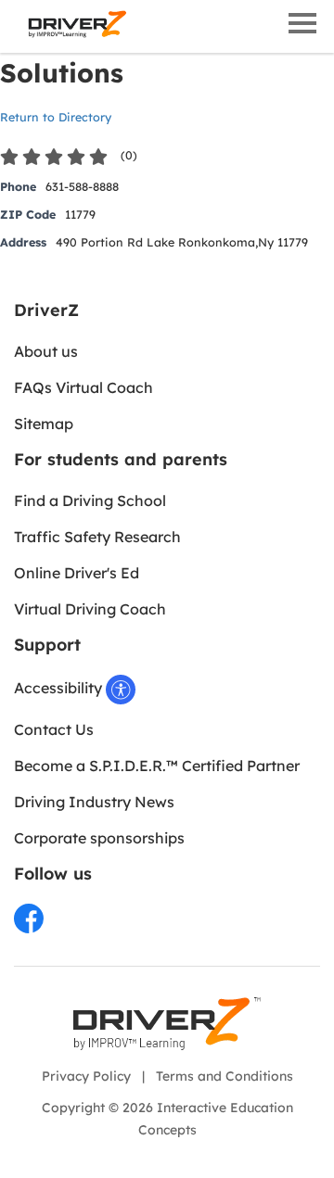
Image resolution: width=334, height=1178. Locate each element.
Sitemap (43, 423)
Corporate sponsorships (99, 838)
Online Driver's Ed (76, 573)
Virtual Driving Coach (90, 609)
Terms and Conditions (224, 1076)
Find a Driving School (90, 500)
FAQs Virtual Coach (83, 387)
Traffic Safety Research (97, 536)
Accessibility (60, 687)
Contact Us (54, 729)
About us (46, 351)
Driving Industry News (94, 801)
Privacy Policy (86, 1076)
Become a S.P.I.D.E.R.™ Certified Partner (157, 765)
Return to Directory (55, 116)
